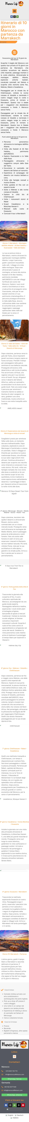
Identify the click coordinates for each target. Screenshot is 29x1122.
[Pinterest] (23, 1105)
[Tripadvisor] (17, 16)
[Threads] (19, 1105)
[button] (14, 11)
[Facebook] (11, 16)
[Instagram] (14, 16)
